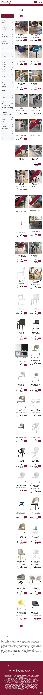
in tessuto (4, 74)
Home (16, 5)
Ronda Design (5, 43)
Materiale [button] (4, 60)
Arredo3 (3, 22)
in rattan (4, 73)
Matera (3, 130)
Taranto (3, 138)
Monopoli (4, 131)
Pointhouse (4, 41)
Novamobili (4, 38)
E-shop (3, 103)
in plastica (4, 71)
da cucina (4, 54)
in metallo (4, 67)
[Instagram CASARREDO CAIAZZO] (29, 670)
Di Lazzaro (4, 32)
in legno (4, 66)
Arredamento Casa (21, 5)
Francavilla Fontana (6, 123)
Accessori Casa (25, 663)
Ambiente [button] (4, 52)
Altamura (4, 116)
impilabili (4, 94)
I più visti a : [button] (4, 112)
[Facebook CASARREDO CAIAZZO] (25, 670)
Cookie (19, 671)
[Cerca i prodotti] (39, 2)
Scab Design (4, 46)
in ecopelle (4, 64)
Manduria (4, 126)
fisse (3, 92)
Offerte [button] (3, 101)
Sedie (27, 5)
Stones (3, 48)
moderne (4, 86)
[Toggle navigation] (41, 2)
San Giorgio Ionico (5, 137)
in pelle (3, 69)
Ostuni (3, 133)
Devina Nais (4, 31)
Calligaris (4, 25)
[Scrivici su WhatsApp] (41, 693)
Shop (36, 2)
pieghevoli (4, 95)
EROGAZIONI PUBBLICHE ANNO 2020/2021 (25, 665)
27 (34, 16)
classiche (4, 82)
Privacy (15, 671)
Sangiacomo (4, 45)
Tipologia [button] (4, 90)
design (3, 84)
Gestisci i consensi (25, 671)
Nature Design (5, 36)
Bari (3, 117)
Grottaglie (4, 124)
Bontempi (4, 24)
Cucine (10, 663)
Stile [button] (3, 80)
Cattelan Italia (5, 27)
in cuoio (3, 62)
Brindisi (3, 119)
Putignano (4, 135)
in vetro (3, 76)
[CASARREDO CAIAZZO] (17, 2)
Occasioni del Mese (6, 105)
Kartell (3, 34)
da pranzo (4, 56)
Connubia (4, 29)
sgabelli (3, 97)
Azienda (6, 663)
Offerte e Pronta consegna (7, 107)
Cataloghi (32, 663)
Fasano (3, 121)
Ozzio (3, 39)
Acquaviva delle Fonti (6, 114)
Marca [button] (3, 20)
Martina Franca (5, 128)
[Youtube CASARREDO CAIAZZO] (33, 670)
